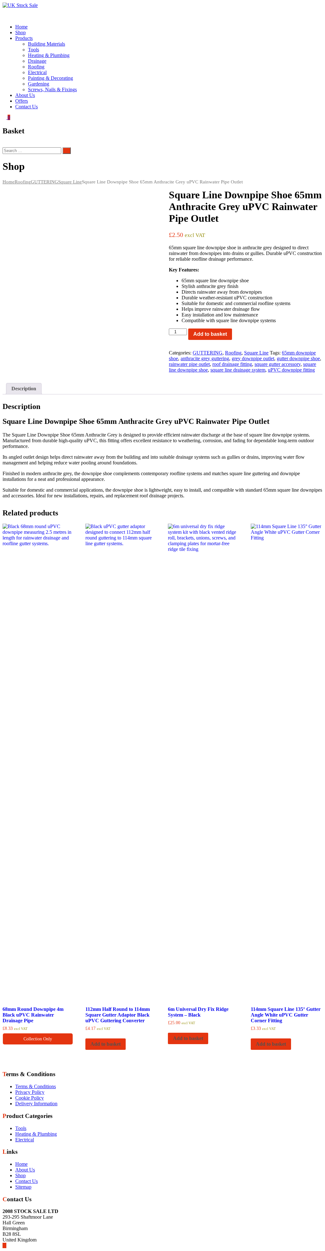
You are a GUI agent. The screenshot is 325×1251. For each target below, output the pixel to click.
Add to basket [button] (105, 1044)
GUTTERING (44, 181)
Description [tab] (23, 388)
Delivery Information (36, 1103)
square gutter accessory (278, 364)
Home (21, 26)
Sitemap (23, 1187)
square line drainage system (237, 370)
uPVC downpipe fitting (291, 370)
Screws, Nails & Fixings (52, 89)
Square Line (70, 181)
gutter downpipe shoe (298, 358)
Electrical (37, 72)
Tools (33, 49)
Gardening (38, 83)
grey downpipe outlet (253, 358)
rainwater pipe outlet (189, 364)
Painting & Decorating (50, 78)
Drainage (37, 61)
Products (24, 38)
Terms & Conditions (35, 1086)
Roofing (36, 66)
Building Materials (46, 44)
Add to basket (210, 334)
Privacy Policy (29, 1092)
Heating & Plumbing (49, 55)
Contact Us (26, 106)
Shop (20, 32)
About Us (25, 95)
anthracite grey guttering (205, 358)
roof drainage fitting (232, 364)
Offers (21, 101)
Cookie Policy (29, 1098)
